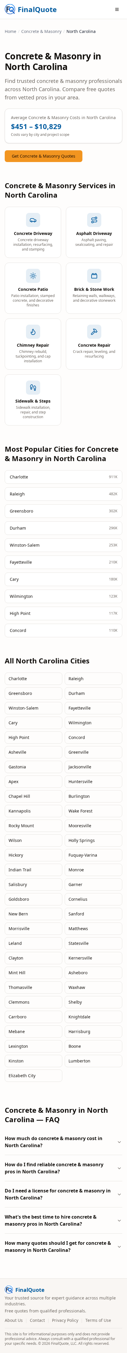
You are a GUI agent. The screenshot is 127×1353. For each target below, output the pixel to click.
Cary (13, 722)
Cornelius (78, 899)
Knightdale (79, 1017)
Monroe (76, 869)
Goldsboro (19, 899)
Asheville (17, 752)
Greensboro (20, 693)
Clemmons (19, 1002)
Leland (15, 943)
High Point (19, 737)
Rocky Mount (21, 825)
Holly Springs (82, 840)
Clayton (16, 958)
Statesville (79, 943)
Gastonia (17, 767)
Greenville (79, 752)
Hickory (16, 855)
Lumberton (79, 1061)
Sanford (76, 914)
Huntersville (80, 781)
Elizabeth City (22, 1075)
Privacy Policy (65, 1320)
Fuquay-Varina (83, 855)
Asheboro (78, 972)
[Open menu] (117, 9)
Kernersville (80, 958)
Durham (77, 693)
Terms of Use (98, 1320)
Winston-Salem (23, 708)
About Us (14, 1320)
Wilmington (80, 722)
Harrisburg (79, 1031)
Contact (37, 1320)
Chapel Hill (19, 796)
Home (10, 31)
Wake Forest (80, 811)
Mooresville (80, 825)
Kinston (16, 1061)
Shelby (75, 1002)
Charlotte (18, 678)
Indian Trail (20, 869)
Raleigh (76, 678)
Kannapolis (20, 811)
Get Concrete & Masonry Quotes (43, 156)
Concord (77, 737)
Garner (75, 884)
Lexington (18, 1046)
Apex (13, 781)
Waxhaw (77, 987)
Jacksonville (80, 767)
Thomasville (20, 987)
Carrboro (17, 1017)
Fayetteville (80, 708)
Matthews (78, 928)
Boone (75, 1046)
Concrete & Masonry (41, 31)
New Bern (18, 914)
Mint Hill (17, 972)
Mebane (17, 1031)
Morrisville (19, 928)
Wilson (15, 840)
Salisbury (18, 884)
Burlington (79, 796)
